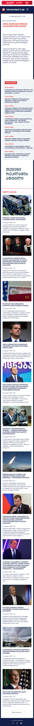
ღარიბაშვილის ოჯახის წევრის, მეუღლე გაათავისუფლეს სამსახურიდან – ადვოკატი (19, 147)
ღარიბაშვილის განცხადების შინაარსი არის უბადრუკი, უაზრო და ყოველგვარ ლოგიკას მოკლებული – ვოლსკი (19, 91)
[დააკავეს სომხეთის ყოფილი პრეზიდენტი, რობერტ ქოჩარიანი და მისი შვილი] (17, 595)
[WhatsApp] (12, 74)
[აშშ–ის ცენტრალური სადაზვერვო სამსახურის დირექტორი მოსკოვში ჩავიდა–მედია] (17, 331)
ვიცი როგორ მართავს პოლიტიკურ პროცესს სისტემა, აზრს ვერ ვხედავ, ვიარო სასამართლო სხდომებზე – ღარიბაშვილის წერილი (16, 387)
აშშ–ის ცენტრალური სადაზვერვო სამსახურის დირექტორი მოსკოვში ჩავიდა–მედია (15, 346)
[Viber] (24, 74)
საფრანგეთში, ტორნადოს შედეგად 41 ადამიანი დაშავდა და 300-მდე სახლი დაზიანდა (16, 651)
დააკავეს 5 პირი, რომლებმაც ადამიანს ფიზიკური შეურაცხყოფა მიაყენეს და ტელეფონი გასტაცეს (17, 155)
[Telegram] (20, 74)
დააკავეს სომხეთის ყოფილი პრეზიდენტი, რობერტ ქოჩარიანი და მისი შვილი (16, 609)
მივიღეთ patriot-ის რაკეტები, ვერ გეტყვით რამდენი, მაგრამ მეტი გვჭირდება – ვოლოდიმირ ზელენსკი (16, 476)
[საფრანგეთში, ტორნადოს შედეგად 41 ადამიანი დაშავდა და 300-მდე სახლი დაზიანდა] (17, 637)
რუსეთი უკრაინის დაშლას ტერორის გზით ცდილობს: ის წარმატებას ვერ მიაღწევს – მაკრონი (18, 131)
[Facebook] (4, 74)
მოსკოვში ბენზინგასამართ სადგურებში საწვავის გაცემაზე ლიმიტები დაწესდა (17, 139)
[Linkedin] (16, 74)
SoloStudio (20, 720)
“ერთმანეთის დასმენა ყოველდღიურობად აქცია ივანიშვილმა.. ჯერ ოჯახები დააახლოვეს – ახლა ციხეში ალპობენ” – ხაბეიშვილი (18, 121)
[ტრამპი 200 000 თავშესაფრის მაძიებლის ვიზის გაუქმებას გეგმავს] (17, 291)
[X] (8, 74)
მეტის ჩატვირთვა (16, 712)
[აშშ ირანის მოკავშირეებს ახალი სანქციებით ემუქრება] (17, 679)
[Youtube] (21, 723)
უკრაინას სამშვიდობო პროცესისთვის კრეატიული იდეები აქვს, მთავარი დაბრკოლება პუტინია (17, 100)
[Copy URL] (28, 74)
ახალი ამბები (9, 87)
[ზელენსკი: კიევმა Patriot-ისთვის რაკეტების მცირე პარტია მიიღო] (17, 205)
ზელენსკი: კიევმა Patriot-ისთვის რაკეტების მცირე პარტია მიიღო (14, 218)
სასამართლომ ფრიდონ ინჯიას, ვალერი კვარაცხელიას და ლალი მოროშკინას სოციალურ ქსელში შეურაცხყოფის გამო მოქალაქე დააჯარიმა (15, 262)
